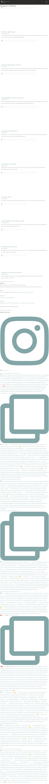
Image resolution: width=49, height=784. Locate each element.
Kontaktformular (24, 292)
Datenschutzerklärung (9, 297)
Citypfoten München (25, 303)
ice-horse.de (32, 303)
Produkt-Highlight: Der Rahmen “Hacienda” (12, 98)
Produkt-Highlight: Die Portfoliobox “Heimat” (12, 221)
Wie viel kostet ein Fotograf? (8, 164)
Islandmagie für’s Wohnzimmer (9, 131)
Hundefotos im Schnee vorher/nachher (11, 272)
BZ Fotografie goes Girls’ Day (9, 246)
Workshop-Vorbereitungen (8, 32)
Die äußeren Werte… (6, 197)
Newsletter (31, 292)
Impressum (2, 297)
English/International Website (6, 303)
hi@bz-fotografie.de (17, 292)
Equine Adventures (16, 303)
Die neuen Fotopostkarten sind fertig (10, 65)
